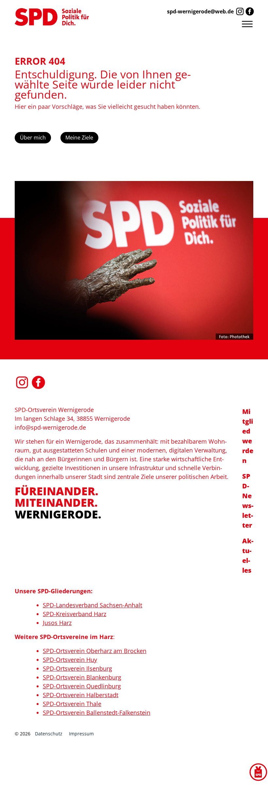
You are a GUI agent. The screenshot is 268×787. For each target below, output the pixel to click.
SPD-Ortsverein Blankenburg (82, 677)
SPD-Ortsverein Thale (72, 704)
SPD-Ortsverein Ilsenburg (77, 668)
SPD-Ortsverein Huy (70, 660)
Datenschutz (48, 733)
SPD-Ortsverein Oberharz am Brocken (94, 651)
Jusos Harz (57, 623)
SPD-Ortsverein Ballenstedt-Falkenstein (96, 712)
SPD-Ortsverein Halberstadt (80, 695)
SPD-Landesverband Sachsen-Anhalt (92, 605)
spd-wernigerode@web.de (200, 11)
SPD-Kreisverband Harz (74, 614)
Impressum (81, 733)
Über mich (33, 137)
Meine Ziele (79, 137)
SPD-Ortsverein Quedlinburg (82, 686)
